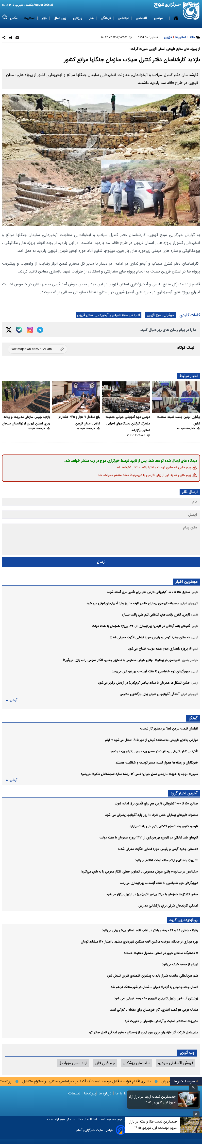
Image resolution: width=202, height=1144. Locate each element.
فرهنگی (106, 18)
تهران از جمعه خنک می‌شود (180, 964)
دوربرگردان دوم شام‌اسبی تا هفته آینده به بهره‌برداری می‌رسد (159, 883)
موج (119, 1119)
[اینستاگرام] (30, 330)
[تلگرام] (40, 330)
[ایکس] (9, 330)
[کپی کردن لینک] (37, 349)
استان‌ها (29, 18)
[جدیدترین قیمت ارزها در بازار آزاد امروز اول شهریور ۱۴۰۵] (188, 1099)
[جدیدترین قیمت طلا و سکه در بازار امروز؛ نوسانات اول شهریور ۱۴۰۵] (191, 1125)
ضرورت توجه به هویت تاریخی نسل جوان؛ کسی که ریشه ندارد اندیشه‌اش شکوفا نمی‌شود (139, 774)
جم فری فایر (105, 1063)
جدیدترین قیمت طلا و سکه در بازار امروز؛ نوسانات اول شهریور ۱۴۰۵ (153, 1124)
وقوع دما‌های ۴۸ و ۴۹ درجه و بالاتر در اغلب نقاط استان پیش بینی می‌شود (150, 930)
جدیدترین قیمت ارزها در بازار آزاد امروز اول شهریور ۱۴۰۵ (152, 1099)
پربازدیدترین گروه (183, 920)
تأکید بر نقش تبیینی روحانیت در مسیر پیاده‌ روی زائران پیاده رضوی (154, 751)
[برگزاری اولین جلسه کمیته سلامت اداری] (176, 397)
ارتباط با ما (124, 1093)
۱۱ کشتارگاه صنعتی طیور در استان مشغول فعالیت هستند (161, 953)
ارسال (101, 562)
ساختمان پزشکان (136, 1063)
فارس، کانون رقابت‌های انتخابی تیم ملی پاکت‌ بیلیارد (164, 826)
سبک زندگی (132, 37)
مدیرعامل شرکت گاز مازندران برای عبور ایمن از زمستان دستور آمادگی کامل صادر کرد (143, 1032)
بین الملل (60, 18)
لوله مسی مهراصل (73, 1063)
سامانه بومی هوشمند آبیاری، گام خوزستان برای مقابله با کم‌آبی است (154, 1009)
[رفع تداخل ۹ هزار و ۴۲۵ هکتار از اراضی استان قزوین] (76, 397)
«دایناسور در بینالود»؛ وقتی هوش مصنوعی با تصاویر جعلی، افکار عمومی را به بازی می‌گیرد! (139, 871)
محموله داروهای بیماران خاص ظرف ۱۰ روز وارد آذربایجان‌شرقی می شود (151, 814)
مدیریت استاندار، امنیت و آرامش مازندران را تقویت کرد (161, 1021)
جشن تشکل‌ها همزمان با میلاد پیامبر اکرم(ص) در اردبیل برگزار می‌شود (152, 894)
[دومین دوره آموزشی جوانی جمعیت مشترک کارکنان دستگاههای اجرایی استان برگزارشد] (126, 397)
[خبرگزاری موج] (191, 11)
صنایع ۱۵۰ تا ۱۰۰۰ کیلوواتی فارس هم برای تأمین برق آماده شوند (156, 803)
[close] (193, 1087)
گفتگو (193, 718)
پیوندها (89, 1093)
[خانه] (175, 28)
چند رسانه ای (155, 37)
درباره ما (105, 1093)
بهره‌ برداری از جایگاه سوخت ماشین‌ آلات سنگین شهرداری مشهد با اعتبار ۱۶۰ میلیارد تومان (139, 941)
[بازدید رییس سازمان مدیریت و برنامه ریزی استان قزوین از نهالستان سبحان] (26, 397)
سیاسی (159, 18)
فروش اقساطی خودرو (175, 1063)
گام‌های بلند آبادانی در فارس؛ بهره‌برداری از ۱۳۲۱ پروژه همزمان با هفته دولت (149, 837)
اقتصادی (142, 18)
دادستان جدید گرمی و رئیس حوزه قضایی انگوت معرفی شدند (158, 849)
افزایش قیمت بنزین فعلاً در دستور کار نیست (169, 728)
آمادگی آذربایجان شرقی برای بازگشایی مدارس (168, 905)
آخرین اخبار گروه (184, 793)
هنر (92, 18)
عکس (14, 18)
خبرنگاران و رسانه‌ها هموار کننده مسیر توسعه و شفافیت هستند (157, 762)
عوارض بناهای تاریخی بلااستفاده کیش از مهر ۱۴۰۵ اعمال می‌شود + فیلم (151, 740)
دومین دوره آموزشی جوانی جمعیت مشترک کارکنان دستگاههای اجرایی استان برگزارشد (127, 424)
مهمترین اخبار (187, 582)
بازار (45, 18)
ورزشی (78, 18)
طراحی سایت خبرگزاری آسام (94, 1130)
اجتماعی (124, 18)
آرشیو (13, 700)
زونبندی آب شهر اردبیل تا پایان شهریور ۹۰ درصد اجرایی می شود (156, 998)
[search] (5, 17)
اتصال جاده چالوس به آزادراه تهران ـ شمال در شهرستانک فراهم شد (154, 987)
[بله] (19, 329)
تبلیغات (75, 1093)
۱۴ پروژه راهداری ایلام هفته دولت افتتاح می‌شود (166, 860)
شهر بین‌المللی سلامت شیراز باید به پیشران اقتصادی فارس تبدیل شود (152, 975)
